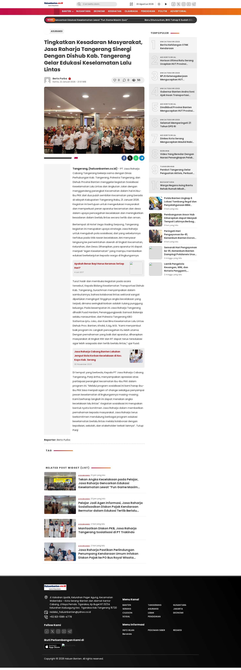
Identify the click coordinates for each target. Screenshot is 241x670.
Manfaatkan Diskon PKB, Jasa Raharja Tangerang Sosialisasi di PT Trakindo (107, 530)
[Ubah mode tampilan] (158, 4)
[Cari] (79, 4)
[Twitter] (178, 4)
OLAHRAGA (131, 11)
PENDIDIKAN (148, 11)
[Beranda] (57, 11)
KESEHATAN (114, 11)
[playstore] (68, 645)
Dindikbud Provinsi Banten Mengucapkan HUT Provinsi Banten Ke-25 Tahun (176, 109)
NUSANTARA (83, 11)
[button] (132, 4)
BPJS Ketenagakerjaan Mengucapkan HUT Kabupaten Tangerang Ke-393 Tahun (176, 77)
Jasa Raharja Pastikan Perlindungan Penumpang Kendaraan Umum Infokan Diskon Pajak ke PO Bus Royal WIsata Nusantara (108, 553)
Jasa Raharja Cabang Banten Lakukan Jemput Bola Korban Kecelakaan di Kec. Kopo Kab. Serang (98, 355)
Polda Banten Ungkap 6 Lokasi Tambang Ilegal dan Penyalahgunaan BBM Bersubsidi (180, 203)
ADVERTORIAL (178, 11)
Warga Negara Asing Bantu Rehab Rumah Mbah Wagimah (176, 187)
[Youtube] (64, 631)
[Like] (115, 80)
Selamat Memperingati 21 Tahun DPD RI (175, 124)
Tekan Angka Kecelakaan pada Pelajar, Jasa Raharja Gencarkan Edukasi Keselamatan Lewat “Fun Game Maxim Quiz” (108, 483)
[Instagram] (183, 4)
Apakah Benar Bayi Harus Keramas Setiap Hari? (99, 265)
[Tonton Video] (166, 4)
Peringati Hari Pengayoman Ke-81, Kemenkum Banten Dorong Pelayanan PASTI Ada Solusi (180, 237)
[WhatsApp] (136, 158)
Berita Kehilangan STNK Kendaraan (174, 46)
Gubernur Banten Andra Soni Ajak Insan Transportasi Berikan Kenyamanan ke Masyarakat (177, 93)
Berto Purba (60, 78)
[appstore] (52, 648)
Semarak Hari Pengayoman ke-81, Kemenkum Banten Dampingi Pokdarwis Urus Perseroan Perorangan (180, 252)
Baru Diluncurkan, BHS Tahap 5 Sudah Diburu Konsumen (172, 20)
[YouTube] (188, 4)
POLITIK (162, 11)
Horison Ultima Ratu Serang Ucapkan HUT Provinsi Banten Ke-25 (176, 62)
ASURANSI (56, 31)
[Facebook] (173, 4)
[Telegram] (193, 4)
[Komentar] (124, 80)
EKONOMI (99, 11)
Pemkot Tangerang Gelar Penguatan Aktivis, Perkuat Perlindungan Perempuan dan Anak (176, 171)
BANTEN (66, 11)
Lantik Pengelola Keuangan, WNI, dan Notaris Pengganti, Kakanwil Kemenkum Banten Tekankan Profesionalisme (176, 272)
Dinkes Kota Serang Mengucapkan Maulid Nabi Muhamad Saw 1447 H (176, 140)
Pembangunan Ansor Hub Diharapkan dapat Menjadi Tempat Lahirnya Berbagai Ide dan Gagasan (180, 220)
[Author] (47, 80)
